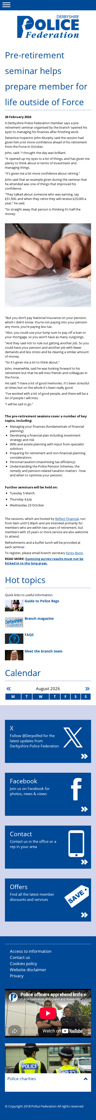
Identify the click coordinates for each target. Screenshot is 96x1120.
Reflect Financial (67, 518)
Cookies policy (23, 963)
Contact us (20, 957)
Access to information (30, 951)
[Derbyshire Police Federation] (48, 26)
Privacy (17, 976)
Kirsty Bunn (74, 553)
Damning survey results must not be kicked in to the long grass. (44, 561)
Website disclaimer (28, 969)
